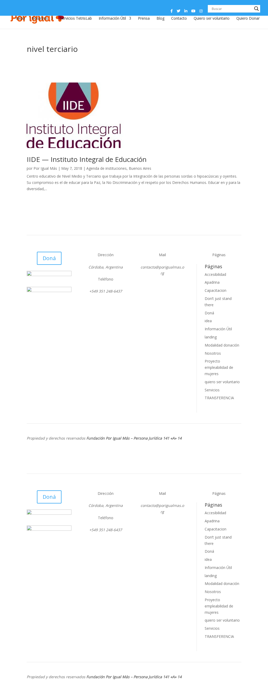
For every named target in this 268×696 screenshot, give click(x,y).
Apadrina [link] (212, 282)
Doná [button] (49, 258)
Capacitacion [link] (215, 290)
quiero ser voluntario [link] (222, 381)
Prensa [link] (144, 19)
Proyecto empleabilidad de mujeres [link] (219, 367)
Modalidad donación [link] (222, 345)
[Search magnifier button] (256, 8)
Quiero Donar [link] (248, 19)
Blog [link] (160, 19)
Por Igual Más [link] (45, 168)
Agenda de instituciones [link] (106, 168)
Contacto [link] (179, 19)
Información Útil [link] (112, 19)
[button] (171, 12)
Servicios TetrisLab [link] (76, 19)
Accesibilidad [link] (215, 274)
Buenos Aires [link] (140, 168)
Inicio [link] (20, 19)
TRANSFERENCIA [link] (219, 397)
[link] (133, 115)
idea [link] (208, 320)
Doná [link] (209, 312)
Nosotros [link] (40, 19)
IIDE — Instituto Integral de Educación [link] (87, 159)
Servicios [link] (212, 389)
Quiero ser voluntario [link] (212, 19)
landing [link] (211, 337)
